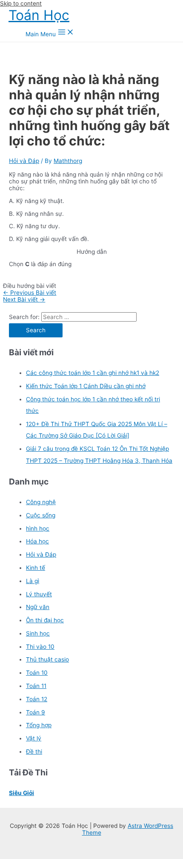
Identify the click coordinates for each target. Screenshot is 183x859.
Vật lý (33, 738)
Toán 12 (36, 699)
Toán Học (39, 15)
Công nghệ (41, 502)
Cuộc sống (40, 515)
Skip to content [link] (21, 3)
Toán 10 (37, 672)
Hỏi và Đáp (24, 160)
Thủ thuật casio (47, 659)
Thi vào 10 (40, 646)
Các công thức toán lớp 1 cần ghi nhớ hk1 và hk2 (92, 372)
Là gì (32, 581)
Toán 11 (36, 685)
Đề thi (34, 751)
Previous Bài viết (29, 292)
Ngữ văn (37, 607)
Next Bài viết (24, 299)
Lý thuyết (39, 594)
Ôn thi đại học (45, 620)
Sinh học (38, 633)
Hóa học (37, 541)
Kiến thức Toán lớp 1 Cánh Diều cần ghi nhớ (86, 386)
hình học (37, 528)
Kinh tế (35, 567)
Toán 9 (35, 712)
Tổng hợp (38, 725)
